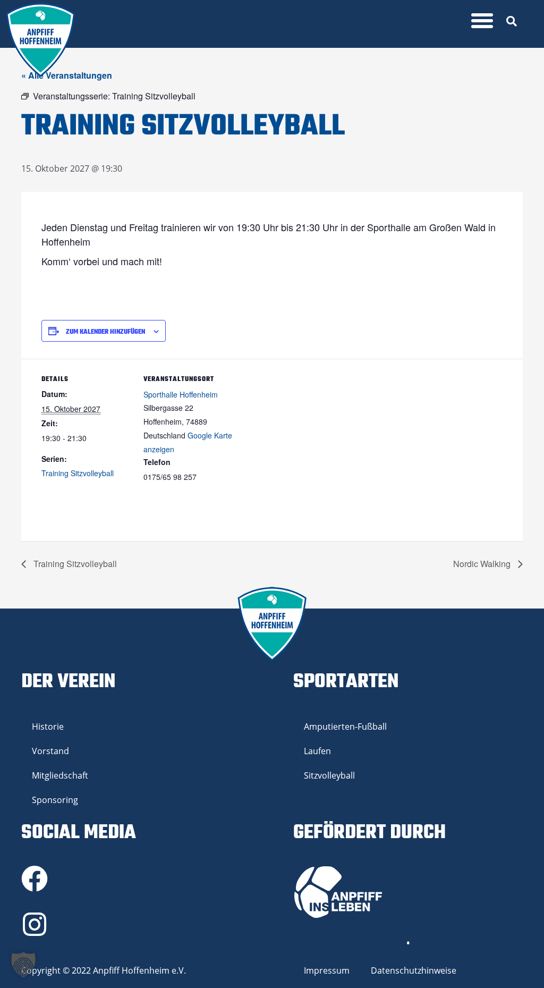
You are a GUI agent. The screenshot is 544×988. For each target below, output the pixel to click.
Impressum (327, 970)
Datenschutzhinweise (413, 970)
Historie (48, 726)
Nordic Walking (483, 564)
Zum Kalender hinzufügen (105, 332)
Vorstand (50, 751)
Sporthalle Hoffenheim (180, 394)
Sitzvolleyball (329, 775)
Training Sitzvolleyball (77, 473)
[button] (482, 21)
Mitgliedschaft (60, 775)
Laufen (317, 751)
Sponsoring (55, 800)
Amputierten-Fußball (345, 726)
